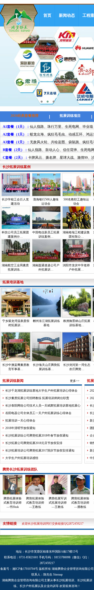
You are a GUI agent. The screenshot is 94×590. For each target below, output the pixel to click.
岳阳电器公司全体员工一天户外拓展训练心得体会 (38, 413)
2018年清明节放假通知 (20, 428)
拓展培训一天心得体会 (20, 420)
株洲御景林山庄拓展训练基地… (76, 323)
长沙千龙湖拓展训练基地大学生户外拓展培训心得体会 (41, 390)
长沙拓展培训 (65, 580)
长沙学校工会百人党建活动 (15, 201)
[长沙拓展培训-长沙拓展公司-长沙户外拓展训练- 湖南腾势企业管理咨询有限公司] (19, 24)
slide (42, 102)
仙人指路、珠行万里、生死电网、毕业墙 (48, 127)
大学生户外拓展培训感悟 (21, 458)
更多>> (74, 381)
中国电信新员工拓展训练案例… (45, 234)
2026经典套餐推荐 (25, 116)
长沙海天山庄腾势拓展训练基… (46, 367)
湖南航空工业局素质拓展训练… (15, 267)
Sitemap (58, 574)
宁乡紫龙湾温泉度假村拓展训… (15, 323)
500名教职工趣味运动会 (76, 201)
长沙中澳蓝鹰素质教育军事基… (15, 367)
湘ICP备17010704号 (25, 569)
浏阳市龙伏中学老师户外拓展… (76, 267)
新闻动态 (67, 15)
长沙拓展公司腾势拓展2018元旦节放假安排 (33, 443)
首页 (47, 15)
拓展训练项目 (70, 116)
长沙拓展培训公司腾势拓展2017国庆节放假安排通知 (39, 450)
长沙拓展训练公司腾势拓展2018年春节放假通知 (36, 435)
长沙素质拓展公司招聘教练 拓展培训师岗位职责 (37, 398)
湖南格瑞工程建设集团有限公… (76, 234)
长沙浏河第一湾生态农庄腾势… (76, 367)
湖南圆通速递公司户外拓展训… (45, 267)
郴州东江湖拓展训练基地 (46, 323)
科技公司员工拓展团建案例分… (15, 234)
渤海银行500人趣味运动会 (46, 201)
